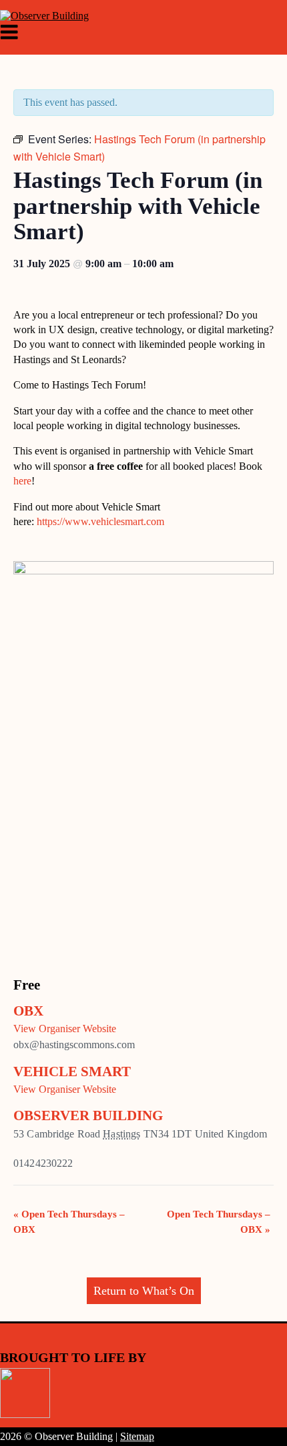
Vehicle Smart (72, 1072)
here (22, 480)
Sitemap (137, 1436)
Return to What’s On (143, 1290)
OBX (28, 1011)
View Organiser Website (64, 1028)
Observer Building (88, 1115)
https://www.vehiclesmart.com (100, 521)
